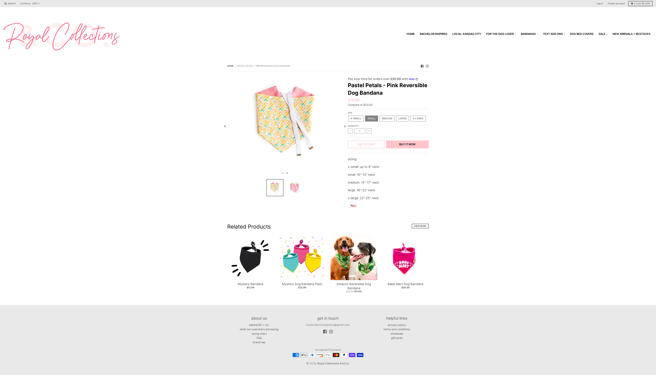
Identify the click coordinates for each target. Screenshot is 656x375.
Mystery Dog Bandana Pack (302, 284)
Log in (599, 3)
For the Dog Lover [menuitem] (500, 34)
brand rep (259, 342)
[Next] (345, 126)
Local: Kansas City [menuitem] (466, 34)
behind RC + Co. (259, 325)
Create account (616, 3)
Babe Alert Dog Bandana (405, 284)
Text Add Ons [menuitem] (553, 34)
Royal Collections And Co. (333, 363)
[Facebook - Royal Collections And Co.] (422, 65)
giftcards (397, 338)
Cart (642, 3)
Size (350, 112)
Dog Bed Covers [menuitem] (581, 34)
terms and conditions (397, 329)
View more (420, 226)
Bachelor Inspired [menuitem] (433, 34)
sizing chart (259, 333)
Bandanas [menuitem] (528, 34)
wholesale (397, 333)
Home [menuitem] (411, 34)
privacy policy (397, 325)
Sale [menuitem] (602, 34)
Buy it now (407, 144)
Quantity (353, 126)
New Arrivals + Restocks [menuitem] (631, 34)
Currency (25, 3)
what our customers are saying (259, 329)
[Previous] (225, 126)
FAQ (259, 338)
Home (230, 66)
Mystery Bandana (250, 284)
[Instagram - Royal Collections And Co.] (427, 65)
